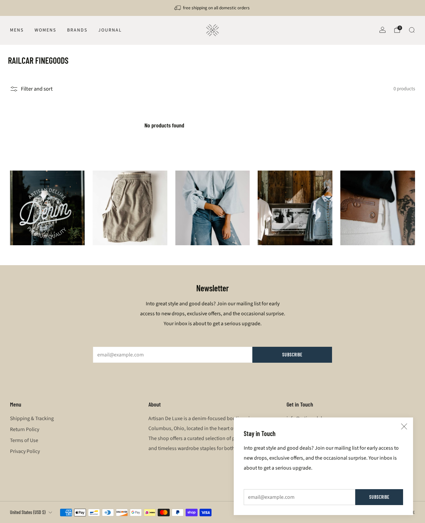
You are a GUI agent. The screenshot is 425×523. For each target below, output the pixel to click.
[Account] (382, 30)
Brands (77, 30)
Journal (110, 30)
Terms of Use (24, 440)
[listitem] (212, 8)
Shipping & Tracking (32, 418)
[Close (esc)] (404, 426)
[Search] (411, 30)
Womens (45, 30)
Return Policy (24, 429)
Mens (17, 30)
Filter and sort (37, 89)
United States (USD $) (27, 512)
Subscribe (379, 497)
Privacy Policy (25, 451)
